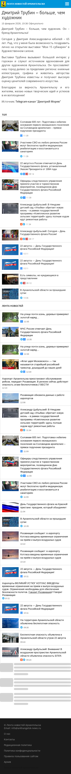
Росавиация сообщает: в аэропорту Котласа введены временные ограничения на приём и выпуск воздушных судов (44, 536)
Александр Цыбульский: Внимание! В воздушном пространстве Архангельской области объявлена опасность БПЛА (43, 652)
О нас (7, 733)
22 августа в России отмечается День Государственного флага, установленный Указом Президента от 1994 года (43, 166)
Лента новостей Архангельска (21, 767)
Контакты (9, 739)
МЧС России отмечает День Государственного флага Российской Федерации (40, 332)
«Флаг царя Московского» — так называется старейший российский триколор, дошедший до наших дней (40, 364)
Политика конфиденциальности (22, 750)
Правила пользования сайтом (21, 756)
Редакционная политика (18, 745)
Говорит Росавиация (40, 592)
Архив (7, 761)
